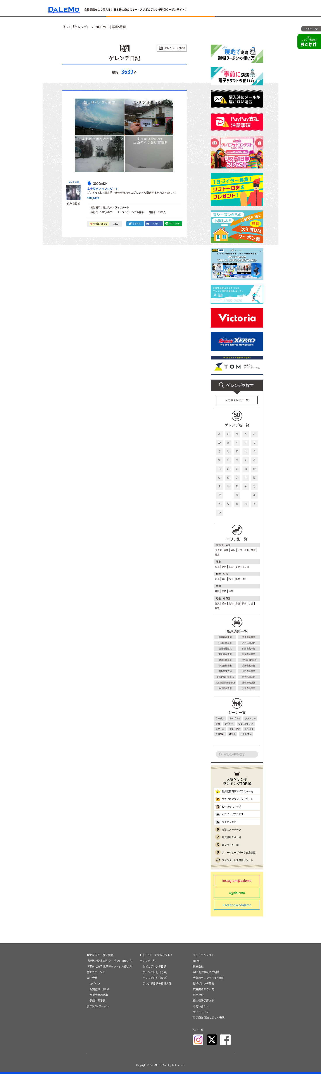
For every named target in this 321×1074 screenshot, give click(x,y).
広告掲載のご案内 (203, 989)
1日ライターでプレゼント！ (156, 955)
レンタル (249, 728)
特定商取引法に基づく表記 (208, 1018)
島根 (237, 603)
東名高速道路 (225, 671)
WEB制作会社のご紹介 (206, 972)
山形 (246, 550)
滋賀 (217, 603)
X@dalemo (237, 892)
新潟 (217, 579)
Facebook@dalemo (237, 905)
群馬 (231, 566)
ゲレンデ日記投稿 (174, 48)
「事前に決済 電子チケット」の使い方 (109, 966)
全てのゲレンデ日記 (154, 966)
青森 (226, 550)
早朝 (218, 723)
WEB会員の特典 (99, 995)
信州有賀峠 (73, 204)
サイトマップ (201, 1012)
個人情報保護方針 (203, 1001)
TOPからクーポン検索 (100, 955)
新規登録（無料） (100, 989)
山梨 (237, 566)
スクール (220, 728)
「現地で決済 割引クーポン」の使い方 (109, 961)
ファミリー (250, 718)
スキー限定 (234, 728)
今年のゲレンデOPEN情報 (208, 978)
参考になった (100, 224)
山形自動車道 (248, 648)
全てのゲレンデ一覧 (237, 400)
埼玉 (217, 566)
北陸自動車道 (248, 671)
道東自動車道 (225, 637)
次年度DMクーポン (98, 1006)
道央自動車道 (248, 637)
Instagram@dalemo (237, 880)
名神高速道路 (248, 676)
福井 (237, 579)
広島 (251, 603)
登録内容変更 (97, 1001)
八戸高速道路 (248, 642)
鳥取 (231, 603)
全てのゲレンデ (96, 972)
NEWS (196, 961)
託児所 (232, 734)
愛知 (224, 591)
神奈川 (245, 566)
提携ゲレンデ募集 (203, 984)
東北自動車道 (225, 654)
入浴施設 (220, 734)
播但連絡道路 (248, 682)
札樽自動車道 (225, 642)
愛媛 (217, 607)
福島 (217, 554)
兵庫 (224, 603)
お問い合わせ (201, 1006)
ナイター (229, 723)
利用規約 (198, 995)
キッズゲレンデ (246, 723)
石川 (231, 579)
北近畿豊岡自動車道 (225, 682)
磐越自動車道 (248, 654)
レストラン (245, 734)
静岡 (217, 591)
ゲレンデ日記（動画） (156, 978)
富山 (224, 579)
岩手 (233, 550)
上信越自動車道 (248, 659)
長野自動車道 (248, 665)
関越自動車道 (225, 659)
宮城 (253, 550)
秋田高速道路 (225, 648)
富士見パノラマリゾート (102, 189)
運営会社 (198, 966)
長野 (244, 579)
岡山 (244, 603)
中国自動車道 (225, 688)
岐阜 (231, 591)
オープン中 (234, 718)
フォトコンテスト (203, 955)
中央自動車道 (225, 665)
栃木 (224, 566)
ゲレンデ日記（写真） (156, 972)
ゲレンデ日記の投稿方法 (157, 984)
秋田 (240, 550)
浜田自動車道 (248, 688)
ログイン (95, 984)
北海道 (218, 550)
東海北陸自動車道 (225, 676)
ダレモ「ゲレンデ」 (76, 26)
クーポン (220, 718)
